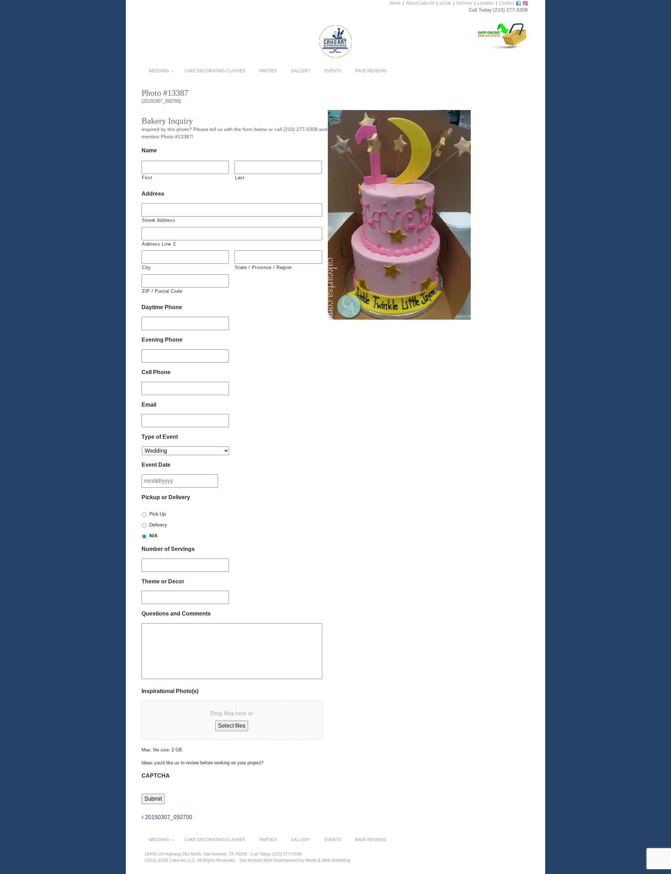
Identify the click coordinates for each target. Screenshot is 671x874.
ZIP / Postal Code (162, 291)
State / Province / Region (263, 267)
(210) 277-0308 (510, 10)
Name (149, 150)
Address (153, 194)
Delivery (464, 3)
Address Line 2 (158, 244)
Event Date (156, 465)
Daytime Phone (162, 307)
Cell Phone (156, 372)
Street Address (158, 220)
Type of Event (160, 437)
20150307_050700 (168, 817)
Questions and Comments (176, 614)
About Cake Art (420, 3)
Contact (506, 3)
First (147, 177)
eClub (445, 3)
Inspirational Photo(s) (170, 691)
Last (240, 177)
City (146, 267)
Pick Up (157, 514)
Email (149, 405)
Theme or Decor (163, 581)
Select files (231, 726)
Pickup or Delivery (166, 497)
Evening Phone (162, 340)
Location (485, 3)
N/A (153, 535)
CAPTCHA (156, 776)
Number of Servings (168, 549)
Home (395, 3)
